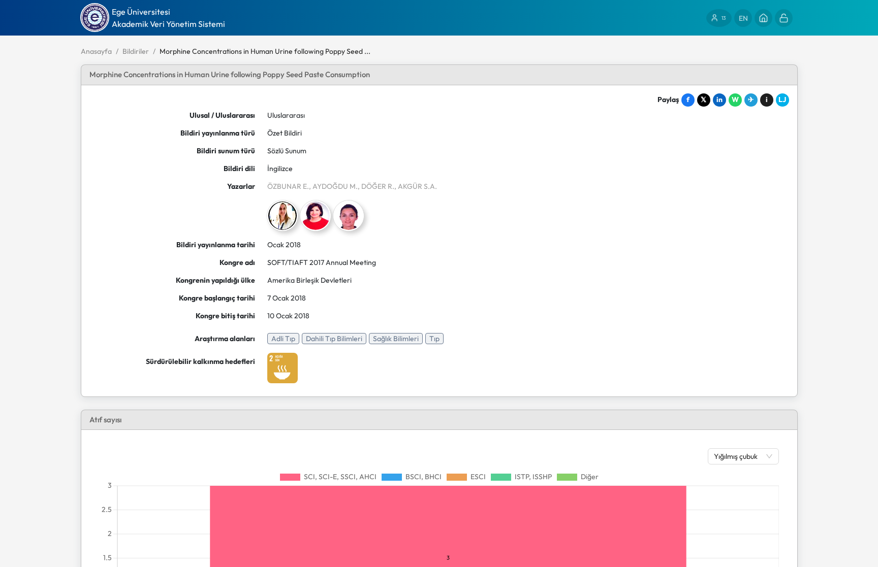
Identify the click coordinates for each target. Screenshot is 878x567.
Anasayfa (96, 51)
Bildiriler (135, 51)
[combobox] (738, 456)
